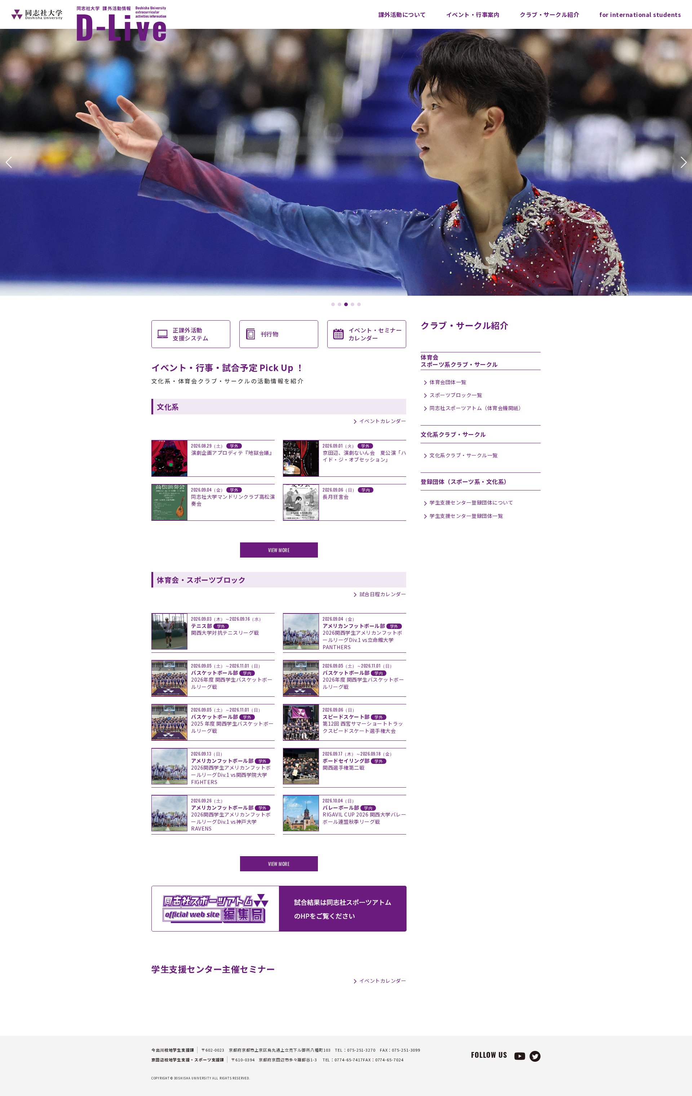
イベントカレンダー (382, 421)
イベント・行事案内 (473, 14)
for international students (640, 14)
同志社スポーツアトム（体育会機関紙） (477, 407)
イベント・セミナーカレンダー (375, 334)
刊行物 (270, 334)
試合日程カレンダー (382, 594)
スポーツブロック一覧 (456, 395)
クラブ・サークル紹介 (549, 14)
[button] (8, 162)
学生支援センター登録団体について (471, 502)
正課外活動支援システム (190, 334)
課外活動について (402, 14)
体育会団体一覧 (448, 382)
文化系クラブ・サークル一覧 (464, 455)
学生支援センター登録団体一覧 (466, 515)
